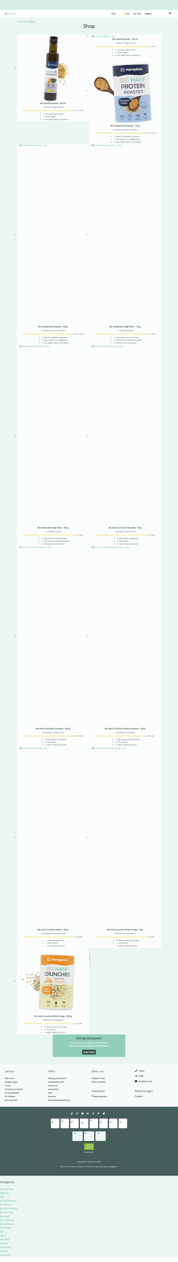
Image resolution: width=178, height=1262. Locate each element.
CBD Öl (3, 1235)
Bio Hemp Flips (7, 1189)
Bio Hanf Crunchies (8, 1208)
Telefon (141, 1071)
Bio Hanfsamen (7, 1224)
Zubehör (4, 1251)
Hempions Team (98, 1078)
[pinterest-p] (99, 1114)
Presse (7, 1085)
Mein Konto (9, 1078)
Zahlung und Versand (57, 1078)
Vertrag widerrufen (56, 1082)
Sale (2, 1197)
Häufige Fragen (11, 1082)
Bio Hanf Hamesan (8, 1200)
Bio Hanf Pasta (6, 1212)
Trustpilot (139, 1096)
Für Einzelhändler (12, 1093)
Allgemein (4, 1193)
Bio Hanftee (5, 1228)
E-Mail (140, 1076)
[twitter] (105, 1114)
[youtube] (83, 1114)
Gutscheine (5, 1247)
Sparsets (4, 1243)
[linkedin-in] (89, 1114)
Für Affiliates (10, 1096)
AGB (50, 1093)
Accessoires (5, 1255)
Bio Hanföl (4, 1216)
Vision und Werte (98, 1082)
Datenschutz (53, 1089)
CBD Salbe (4, 1239)
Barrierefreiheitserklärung (59, 1100)
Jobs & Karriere (11, 1100)
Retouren (52, 1096)
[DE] (169, 13)
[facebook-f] (94, 1114)
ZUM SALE (89, 1052)
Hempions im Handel (14, 1089)
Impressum (53, 1085)
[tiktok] (73, 1114)
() (75, 110)
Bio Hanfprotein (7, 1220)
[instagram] (78, 1114)
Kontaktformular (145, 1081)
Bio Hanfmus (6, 1204)
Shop (20, 21)
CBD (2, 1231)
